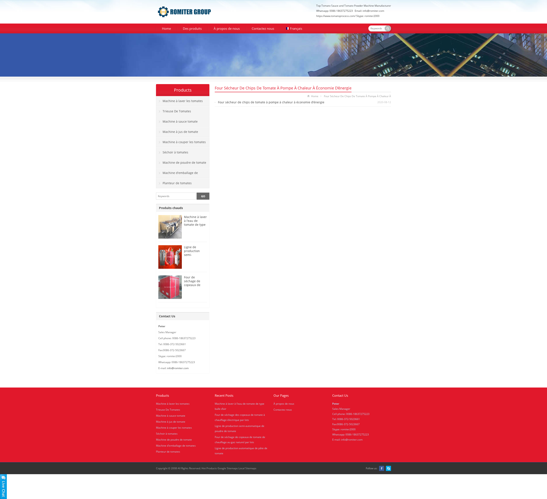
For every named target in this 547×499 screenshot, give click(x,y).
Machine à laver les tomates (183, 101)
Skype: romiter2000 (367, 16)
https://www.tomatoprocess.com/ (336, 16)
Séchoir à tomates (175, 152)
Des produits (192, 28)
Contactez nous (263, 28)
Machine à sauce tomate (180, 121)
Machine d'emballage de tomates (177, 174)
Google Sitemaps (228, 468)
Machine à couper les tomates (184, 142)
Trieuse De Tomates (177, 111)
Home (166, 28)
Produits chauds (171, 208)
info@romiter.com (373, 11)
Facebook (381, 468)
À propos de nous (227, 28)
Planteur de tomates (177, 183)
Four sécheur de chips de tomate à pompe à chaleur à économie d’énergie (271, 102)
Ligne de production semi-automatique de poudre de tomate (195, 256)
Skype (388, 468)
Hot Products (209, 468)
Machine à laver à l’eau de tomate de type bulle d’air (195, 222)
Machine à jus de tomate (180, 132)
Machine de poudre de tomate (184, 162)
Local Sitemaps (247, 468)
